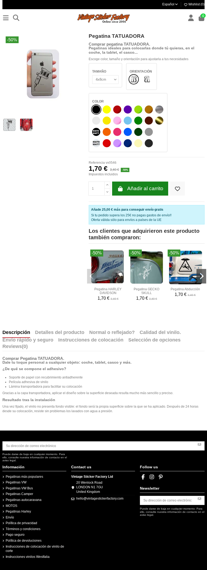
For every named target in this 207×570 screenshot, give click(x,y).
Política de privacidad (21, 523)
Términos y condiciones (23, 529)
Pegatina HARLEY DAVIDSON (108, 291)
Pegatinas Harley (18, 511)
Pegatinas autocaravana (24, 500)
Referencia (97, 163)
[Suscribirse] (199, 444)
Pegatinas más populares (24, 477)
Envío (10, 517)
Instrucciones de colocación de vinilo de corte (35, 549)
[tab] (15, 347)
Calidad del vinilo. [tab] (160, 332)
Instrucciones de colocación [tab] (90, 340)
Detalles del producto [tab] (59, 332)
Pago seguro (15, 535)
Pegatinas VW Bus (19, 488)
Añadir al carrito (145, 188)
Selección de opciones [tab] (154, 340)
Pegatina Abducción (185, 289)
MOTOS (11, 506)
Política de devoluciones (24, 540)
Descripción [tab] (16, 332)
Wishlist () (196, 4)
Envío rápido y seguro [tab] (27, 340)
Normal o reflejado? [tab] (112, 332)
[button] (92, 276)
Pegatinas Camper (19, 494)
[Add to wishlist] (177, 189)
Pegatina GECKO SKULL (146, 291)
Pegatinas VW (16, 482)
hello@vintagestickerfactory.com (99, 498)
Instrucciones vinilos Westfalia (28, 557)
